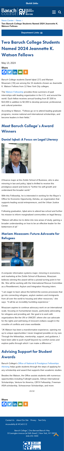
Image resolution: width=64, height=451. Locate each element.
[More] (25, 72)
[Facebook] (4, 72)
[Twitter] (9, 72)
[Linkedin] (15, 72)
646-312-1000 (32, 435)
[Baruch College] (8, 11)
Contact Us (10, 420)
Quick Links (32, 3)
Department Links (30, 32)
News (18, 20)
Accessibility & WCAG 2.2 (16, 424)
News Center (7, 20)
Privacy (33, 420)
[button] (60, 12)
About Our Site (22, 420)
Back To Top (56, 435)
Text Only (42, 420)
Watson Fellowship (14, 92)
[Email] (20, 72)
